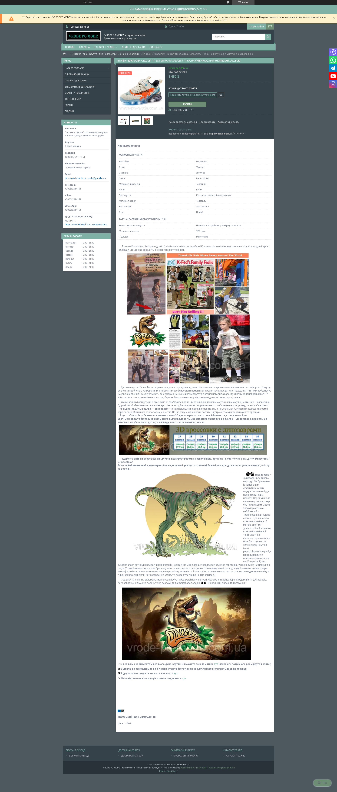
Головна (84, 47)
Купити (187, 104)
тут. (176, 673)
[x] (122, 711)
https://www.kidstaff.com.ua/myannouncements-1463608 (87, 224)
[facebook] (119, 711)
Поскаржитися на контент (193, 768)
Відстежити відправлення (80, 86)
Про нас (70, 47)
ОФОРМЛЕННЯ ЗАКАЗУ (185, 755)
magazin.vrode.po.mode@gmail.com (87, 178)
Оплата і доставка (134, 47)
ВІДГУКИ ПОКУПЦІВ (79, 755)
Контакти (156, 47)
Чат (325, 782)
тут (216, 664)
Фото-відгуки (73, 99)
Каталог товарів (104, 47)
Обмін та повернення (77, 92)
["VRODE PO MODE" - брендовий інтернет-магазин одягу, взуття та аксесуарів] (83, 36)
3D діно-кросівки (129, 54)
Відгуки (69, 111)
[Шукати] (268, 37)
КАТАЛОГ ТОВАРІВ (235, 755)
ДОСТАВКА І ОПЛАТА (132, 755)
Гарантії (69, 105)
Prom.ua (185, 764)
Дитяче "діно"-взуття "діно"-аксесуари (94, 54)
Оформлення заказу (77, 74)
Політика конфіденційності (221, 768)
